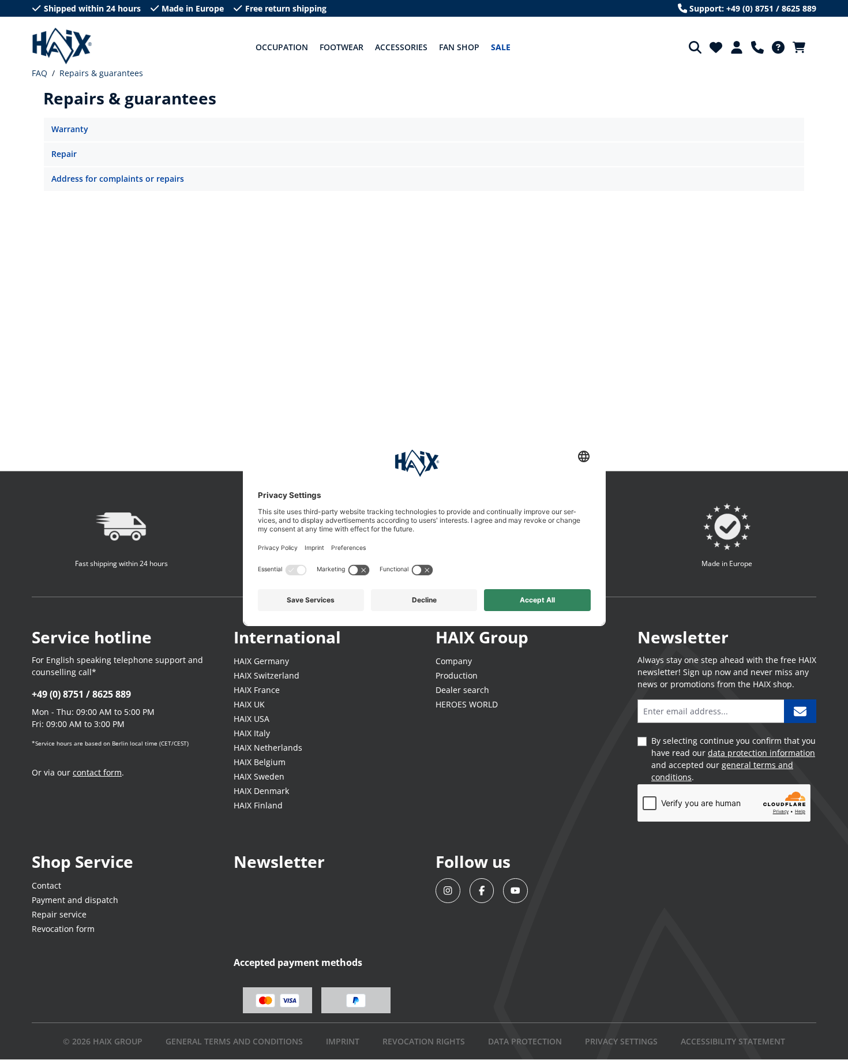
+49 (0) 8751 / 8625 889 (81, 694)
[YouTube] (515, 890)
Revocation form (63, 928)
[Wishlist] (716, 47)
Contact (46, 885)
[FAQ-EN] (778, 47)
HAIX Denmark (261, 790)
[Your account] (736, 47)
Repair (64, 153)
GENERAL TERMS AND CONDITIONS (234, 1041)
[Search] (695, 47)
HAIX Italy (252, 733)
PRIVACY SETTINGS (621, 1041)
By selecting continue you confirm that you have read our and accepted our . (733, 758)
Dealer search (462, 689)
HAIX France (257, 689)
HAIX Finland (258, 805)
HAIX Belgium (260, 761)
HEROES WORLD (467, 704)
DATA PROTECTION (525, 1041)
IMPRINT (342, 1041)
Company (454, 661)
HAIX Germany (261, 661)
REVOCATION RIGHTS (423, 1041)
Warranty (69, 128)
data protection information (761, 752)
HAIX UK (249, 704)
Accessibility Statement (733, 1041)
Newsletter (279, 861)
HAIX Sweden (259, 776)
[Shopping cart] (802, 47)
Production (457, 675)
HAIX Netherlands (268, 747)
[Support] (757, 47)
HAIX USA (251, 718)
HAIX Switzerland (266, 675)
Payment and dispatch (75, 899)
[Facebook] (482, 890)
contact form (97, 772)
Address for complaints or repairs (117, 178)
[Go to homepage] (62, 46)
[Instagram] (448, 890)
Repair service (59, 914)
